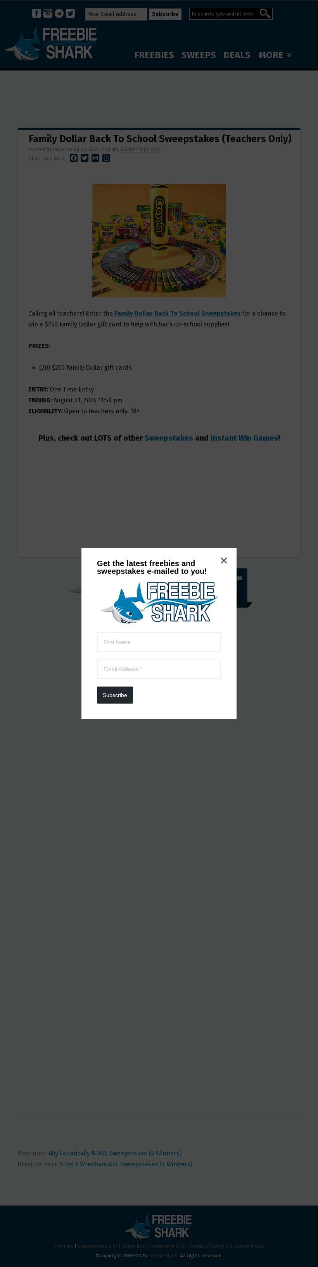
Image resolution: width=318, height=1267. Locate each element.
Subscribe (115, 695)
